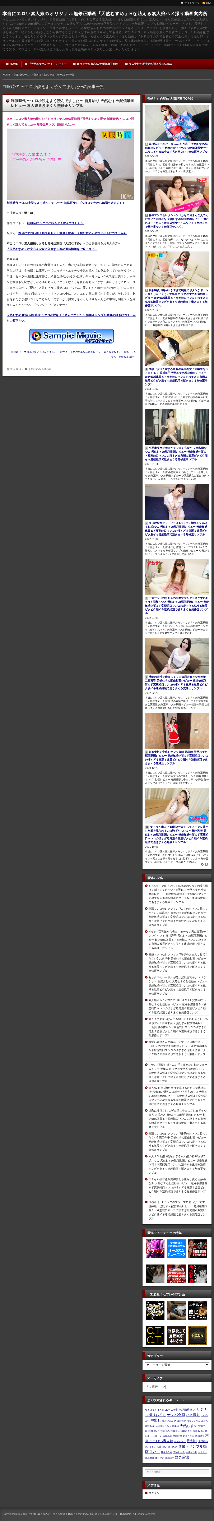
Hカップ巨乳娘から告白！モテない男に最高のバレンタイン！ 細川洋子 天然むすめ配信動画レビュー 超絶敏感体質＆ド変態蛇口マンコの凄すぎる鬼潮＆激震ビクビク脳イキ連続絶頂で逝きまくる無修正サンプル (178, 939)
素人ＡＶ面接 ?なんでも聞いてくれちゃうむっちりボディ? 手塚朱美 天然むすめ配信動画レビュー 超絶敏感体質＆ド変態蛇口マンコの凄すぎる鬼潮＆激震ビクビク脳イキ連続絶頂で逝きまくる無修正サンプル (178, 1027)
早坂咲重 (177, 1436)
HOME (14, 63)
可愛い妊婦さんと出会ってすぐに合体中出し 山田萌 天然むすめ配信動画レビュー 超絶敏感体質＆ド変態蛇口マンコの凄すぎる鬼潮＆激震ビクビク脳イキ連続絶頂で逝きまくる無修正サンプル (178, 1050)
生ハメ (154, 1452)
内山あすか (180, 1420)
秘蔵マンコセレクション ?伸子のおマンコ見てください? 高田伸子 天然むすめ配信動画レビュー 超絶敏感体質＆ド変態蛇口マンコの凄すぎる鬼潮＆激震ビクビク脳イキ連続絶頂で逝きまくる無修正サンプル (178, 1141)
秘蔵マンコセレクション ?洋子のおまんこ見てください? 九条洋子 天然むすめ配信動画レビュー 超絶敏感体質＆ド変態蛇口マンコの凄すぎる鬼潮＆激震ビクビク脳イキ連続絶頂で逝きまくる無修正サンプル (178, 962)
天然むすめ (188, 1426)
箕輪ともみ (179, 1452)
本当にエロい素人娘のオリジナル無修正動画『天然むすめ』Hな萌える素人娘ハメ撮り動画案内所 (105, 13)
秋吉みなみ (166, 1452)
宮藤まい (175, 1431)
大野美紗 (174, 1426)
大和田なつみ (162, 1426)
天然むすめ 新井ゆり (39, 369)
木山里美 (199, 1436)
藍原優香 (149, 1457)
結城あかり (191, 1452)
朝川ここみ (188, 1436)
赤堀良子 (169, 1457)
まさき (160, 1410)
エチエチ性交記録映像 (178, 1409)
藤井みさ (159, 1457)
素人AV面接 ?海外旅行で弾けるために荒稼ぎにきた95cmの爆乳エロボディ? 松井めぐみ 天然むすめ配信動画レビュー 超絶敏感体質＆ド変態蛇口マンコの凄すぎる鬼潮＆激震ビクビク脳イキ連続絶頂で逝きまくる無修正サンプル (178, 1096)
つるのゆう (151, 1410)
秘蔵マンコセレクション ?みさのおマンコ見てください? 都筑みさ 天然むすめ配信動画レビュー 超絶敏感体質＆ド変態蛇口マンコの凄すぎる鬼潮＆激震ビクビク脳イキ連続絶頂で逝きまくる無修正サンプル (178, 916)
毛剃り (192, 1441)
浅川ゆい (162, 1446)
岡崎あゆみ (198, 1431)
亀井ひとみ (167, 1420)
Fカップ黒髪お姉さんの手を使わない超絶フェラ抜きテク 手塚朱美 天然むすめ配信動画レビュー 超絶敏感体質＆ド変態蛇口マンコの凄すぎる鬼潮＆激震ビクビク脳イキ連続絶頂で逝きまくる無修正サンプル (178, 1073)
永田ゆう (203, 1441)
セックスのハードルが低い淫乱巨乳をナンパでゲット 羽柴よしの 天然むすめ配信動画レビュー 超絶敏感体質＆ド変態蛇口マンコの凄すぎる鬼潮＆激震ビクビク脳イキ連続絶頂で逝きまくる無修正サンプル (178, 985)
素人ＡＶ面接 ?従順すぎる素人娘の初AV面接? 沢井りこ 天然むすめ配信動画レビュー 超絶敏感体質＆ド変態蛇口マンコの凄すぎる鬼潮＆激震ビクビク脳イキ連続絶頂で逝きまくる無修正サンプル (178, 1164)
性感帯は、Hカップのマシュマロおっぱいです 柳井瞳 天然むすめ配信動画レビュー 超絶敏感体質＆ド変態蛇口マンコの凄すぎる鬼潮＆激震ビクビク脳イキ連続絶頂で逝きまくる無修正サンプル (178, 1210)
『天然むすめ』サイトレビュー (47, 63)
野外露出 (182, 1457)
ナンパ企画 (176, 1415)
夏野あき (149, 1426)
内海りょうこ (193, 1420)
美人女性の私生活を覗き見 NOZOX (150, 63)
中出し (155, 1420)
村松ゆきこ (180, 1441)
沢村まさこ (151, 1447)
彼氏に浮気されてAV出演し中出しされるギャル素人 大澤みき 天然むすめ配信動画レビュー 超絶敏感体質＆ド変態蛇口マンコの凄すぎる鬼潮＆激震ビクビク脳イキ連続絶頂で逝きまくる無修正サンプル (177, 1118)
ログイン (154, 1493)
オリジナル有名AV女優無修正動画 (97, 63)
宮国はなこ (154, 1431)
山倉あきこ (186, 1431)
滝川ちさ (172, 1447)
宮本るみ (165, 1431)
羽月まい (202, 1452)
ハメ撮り (193, 1415)
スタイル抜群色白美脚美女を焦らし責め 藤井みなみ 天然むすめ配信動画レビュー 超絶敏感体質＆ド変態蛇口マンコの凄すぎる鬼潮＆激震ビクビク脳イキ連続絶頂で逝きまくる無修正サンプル (178, 1187)
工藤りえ (157, 1436)
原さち (204, 1420)
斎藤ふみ (167, 1436)
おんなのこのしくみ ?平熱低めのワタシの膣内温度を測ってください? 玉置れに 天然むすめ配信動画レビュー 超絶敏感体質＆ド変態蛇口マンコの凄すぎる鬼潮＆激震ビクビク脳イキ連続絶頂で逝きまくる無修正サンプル (178, 894)
